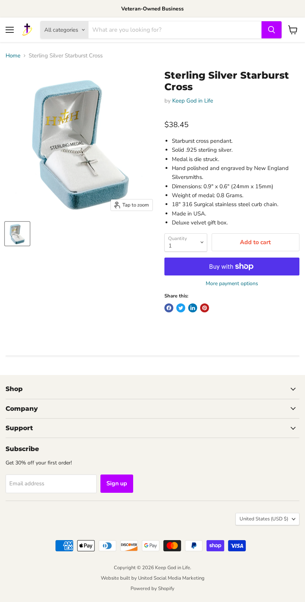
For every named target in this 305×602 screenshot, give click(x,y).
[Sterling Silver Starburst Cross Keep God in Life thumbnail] (17, 234)
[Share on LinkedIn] (192, 307)
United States (264, 519)
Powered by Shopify (152, 588)
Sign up (116, 483)
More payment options (232, 284)
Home (13, 56)
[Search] (271, 29)
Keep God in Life (192, 100)
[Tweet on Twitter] (180, 307)
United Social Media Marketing (171, 578)
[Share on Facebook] (168, 307)
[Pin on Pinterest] (204, 307)
